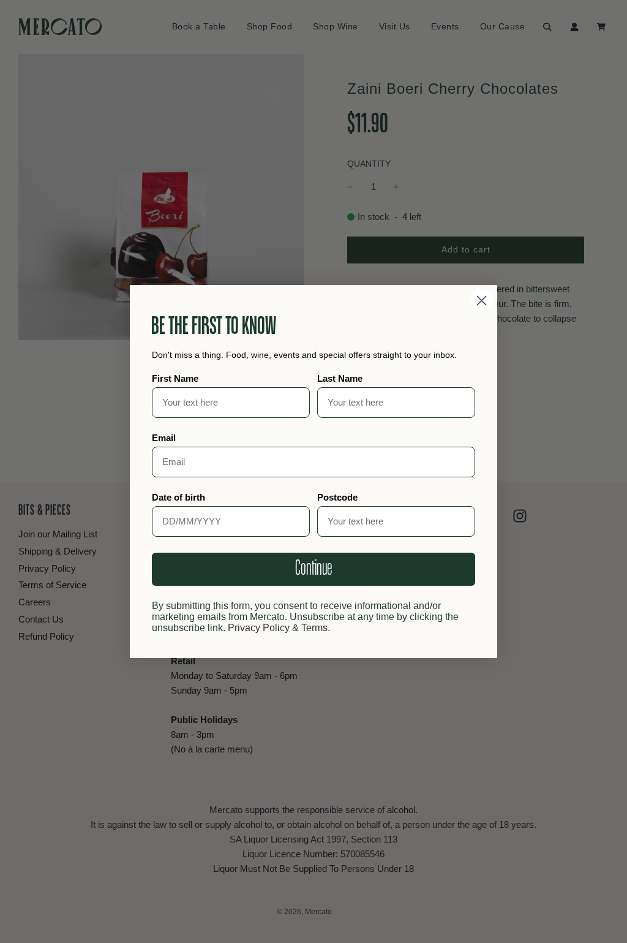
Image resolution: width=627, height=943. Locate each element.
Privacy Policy (259, 628)
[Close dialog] (481, 300)
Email (164, 438)
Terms (314, 628)
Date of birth (178, 497)
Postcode (337, 497)
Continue (313, 568)
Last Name (339, 378)
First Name (175, 378)
